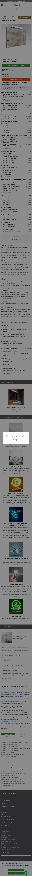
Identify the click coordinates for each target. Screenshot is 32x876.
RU (18, 440)
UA (15, 440)
